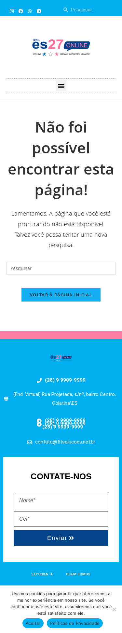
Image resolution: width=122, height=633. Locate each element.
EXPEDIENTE (42, 574)
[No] (114, 609)
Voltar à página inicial (61, 295)
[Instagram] (11, 11)
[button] (61, 85)
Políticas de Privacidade (75, 623)
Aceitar (33, 623)
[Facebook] (20, 11)
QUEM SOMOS (78, 574)
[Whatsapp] (29, 11)
